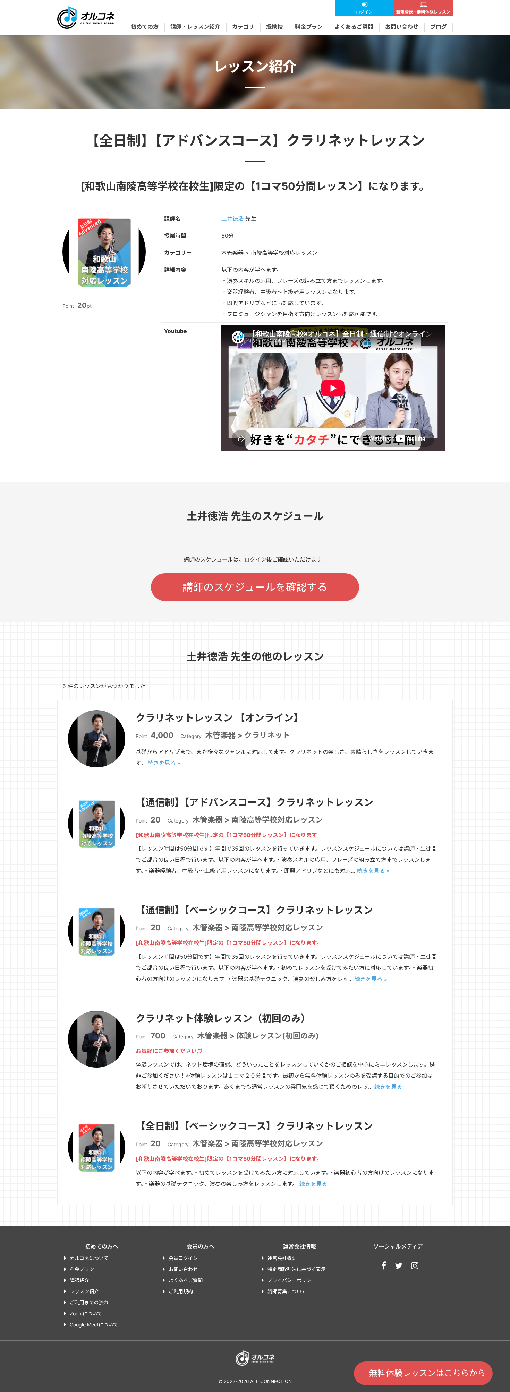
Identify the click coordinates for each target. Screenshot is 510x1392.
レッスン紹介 (84, 1291)
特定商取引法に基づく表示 (296, 1269)
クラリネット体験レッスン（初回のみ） (223, 1018)
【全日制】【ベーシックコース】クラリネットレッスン (254, 1126)
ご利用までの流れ (89, 1302)
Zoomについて (86, 1313)
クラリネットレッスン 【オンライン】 (219, 718)
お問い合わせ (401, 26)
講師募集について (286, 1291)
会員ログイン (183, 1258)
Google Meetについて (94, 1325)
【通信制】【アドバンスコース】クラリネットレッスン (254, 802)
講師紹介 (79, 1280)
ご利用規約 (181, 1291)
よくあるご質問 (353, 26)
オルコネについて (89, 1258)
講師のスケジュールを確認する (255, 587)
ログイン (364, 12)
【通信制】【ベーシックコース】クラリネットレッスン (254, 910)
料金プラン (309, 26)
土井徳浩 (232, 218)
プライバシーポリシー (291, 1280)
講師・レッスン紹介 (195, 26)
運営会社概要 (282, 1258)
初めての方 (145, 26)
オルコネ (85, 17)
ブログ (438, 26)
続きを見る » (164, 762)
